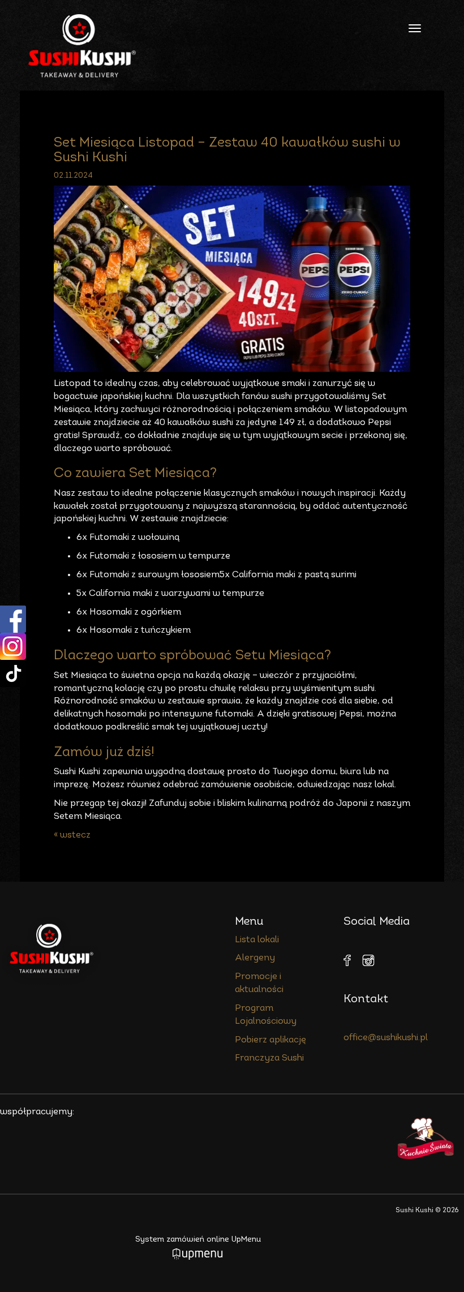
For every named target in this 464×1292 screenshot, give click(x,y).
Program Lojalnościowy (266, 1015)
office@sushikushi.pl (385, 1037)
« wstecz (72, 835)
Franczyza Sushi (269, 1058)
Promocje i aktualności (259, 983)
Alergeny (255, 958)
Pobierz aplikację (270, 1040)
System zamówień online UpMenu (198, 1239)
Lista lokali (257, 940)
